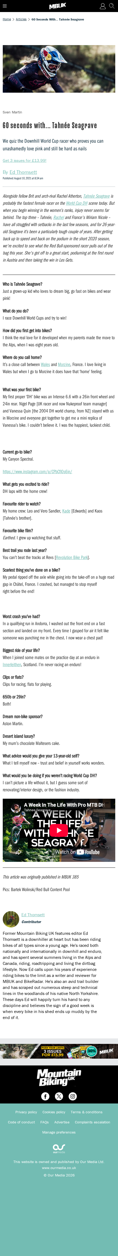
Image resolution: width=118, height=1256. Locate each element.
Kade (66, 511)
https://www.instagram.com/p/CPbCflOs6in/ (37, 471)
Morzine (64, 364)
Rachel (58, 217)
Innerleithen (12, 664)
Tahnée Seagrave (96, 196)
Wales (45, 364)
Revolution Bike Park (72, 557)
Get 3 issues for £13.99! (24, 160)
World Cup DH (76, 203)
